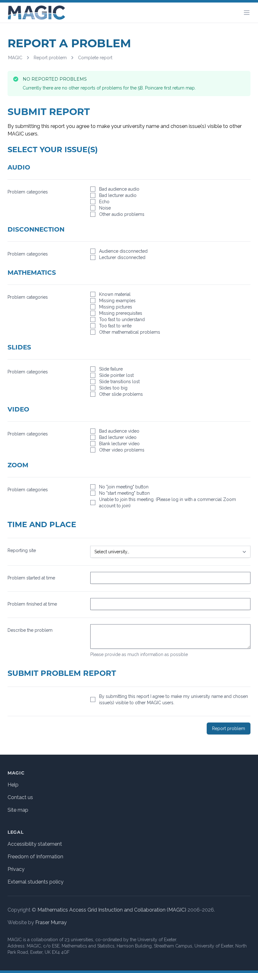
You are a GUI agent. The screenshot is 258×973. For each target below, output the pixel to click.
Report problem (50, 57)
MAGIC (15, 57)
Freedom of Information (35, 857)
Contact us (20, 797)
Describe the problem (30, 630)
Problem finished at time (32, 604)
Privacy (16, 869)
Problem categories (28, 191)
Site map (18, 810)
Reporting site (22, 550)
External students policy (36, 882)
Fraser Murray (51, 922)
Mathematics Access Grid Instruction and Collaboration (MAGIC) (111, 910)
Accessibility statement (35, 844)
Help (13, 785)
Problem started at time (31, 577)
